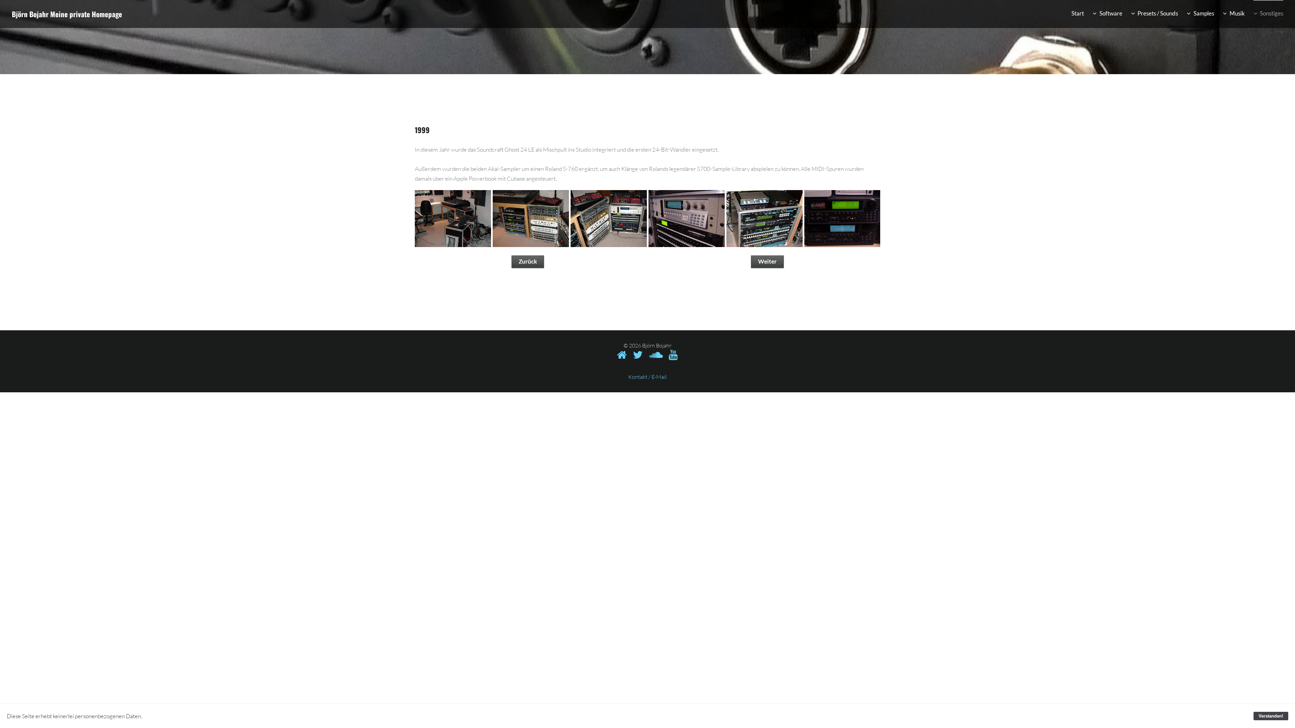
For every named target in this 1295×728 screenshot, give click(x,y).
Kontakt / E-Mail (647, 376)
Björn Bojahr (30, 14)
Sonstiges (1271, 13)
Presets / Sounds (1158, 13)
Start (1077, 13)
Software (1110, 13)
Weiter (767, 261)
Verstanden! (1271, 716)
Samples (1203, 13)
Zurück (528, 261)
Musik (1237, 13)
